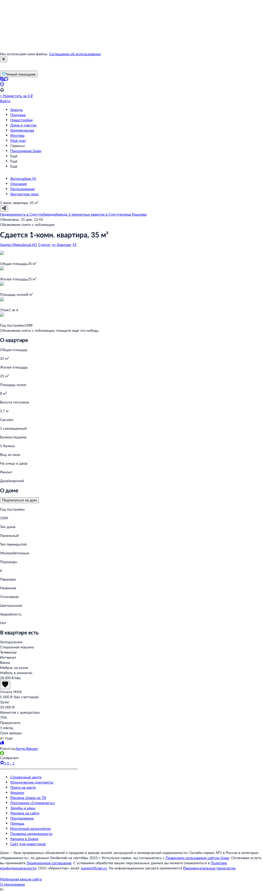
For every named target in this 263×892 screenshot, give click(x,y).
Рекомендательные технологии (209, 868)
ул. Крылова (61, 244)
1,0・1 (9, 763)
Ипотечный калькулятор (30, 828)
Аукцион (17, 792)
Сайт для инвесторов (28, 843)
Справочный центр (26, 777)
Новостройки (21, 119)
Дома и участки (23, 125)
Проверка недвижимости (31, 833)
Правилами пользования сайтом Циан (197, 857)
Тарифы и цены (22, 807)
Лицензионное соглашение (48, 862)
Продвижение (22, 818)
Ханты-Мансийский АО (18, 244)
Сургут (44, 244)
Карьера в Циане (24, 838)
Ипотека (17, 135)
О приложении (12, 884)
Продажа (18, 114)
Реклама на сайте (24, 813)
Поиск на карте (23, 787)
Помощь (17, 823)
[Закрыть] (3, 59)
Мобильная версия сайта (21, 879)
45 (74, 244)
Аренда (16, 109)
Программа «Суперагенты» (32, 802)
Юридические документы (31, 782)
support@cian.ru (94, 868)
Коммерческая (22, 130)
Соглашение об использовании (75, 53)
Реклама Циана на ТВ (28, 797)
